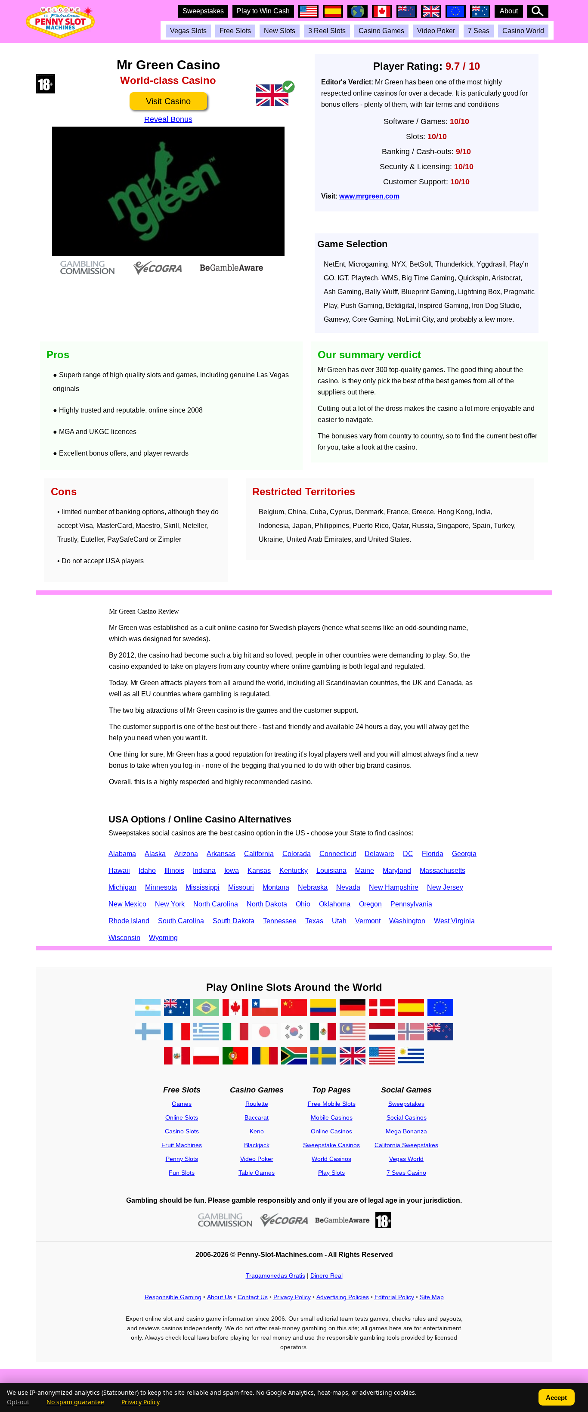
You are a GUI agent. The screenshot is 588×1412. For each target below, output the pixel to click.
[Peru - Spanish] (177, 1057)
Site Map (432, 1297)
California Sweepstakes (406, 1145)
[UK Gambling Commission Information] (225, 1220)
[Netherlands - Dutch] (382, 1033)
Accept (556, 1397)
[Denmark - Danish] (382, 1009)
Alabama (122, 853)
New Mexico (127, 904)
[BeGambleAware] (342, 1220)
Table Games (256, 1172)
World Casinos (331, 1158)
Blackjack (256, 1145)
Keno (257, 1131)
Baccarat (256, 1117)
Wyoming (163, 937)
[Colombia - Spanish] (323, 1009)
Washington (407, 921)
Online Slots (181, 1117)
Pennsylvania (411, 904)
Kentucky (293, 870)
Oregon (370, 904)
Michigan (122, 887)
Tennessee (280, 921)
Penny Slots (182, 1158)
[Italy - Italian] (235, 1033)
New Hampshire (393, 887)
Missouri (241, 887)
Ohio (303, 904)
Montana (276, 887)
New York (170, 904)
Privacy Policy (292, 1297)
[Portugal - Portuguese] (235, 1057)
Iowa (231, 870)
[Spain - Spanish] (411, 1009)
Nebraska (313, 887)
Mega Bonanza (406, 1131)
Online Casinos (331, 1131)
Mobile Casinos (332, 1117)
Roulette (256, 1103)
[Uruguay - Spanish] (411, 1057)
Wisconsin (124, 937)
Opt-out (18, 1402)
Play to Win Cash (263, 11)
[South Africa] (294, 1057)
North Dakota (267, 904)
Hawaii (119, 870)
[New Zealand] (440, 1033)
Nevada (348, 887)
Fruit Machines (181, 1145)
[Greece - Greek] (206, 1033)
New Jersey (445, 887)
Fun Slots (182, 1172)
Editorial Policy (394, 1297)
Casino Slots (182, 1131)
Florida (432, 853)
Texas (314, 921)
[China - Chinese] (294, 1009)
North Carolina (215, 904)
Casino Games (381, 30)
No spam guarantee (75, 1402)
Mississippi (203, 887)
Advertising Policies (342, 1297)
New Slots (279, 30)
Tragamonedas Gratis (275, 1275)
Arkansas (221, 853)
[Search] (537, 11)
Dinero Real (326, 1275)
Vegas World (406, 1158)
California (259, 853)
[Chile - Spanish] (265, 1009)
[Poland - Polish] (206, 1057)
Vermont (368, 921)
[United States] (382, 1057)
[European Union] (440, 1009)
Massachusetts (442, 870)
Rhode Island (128, 921)
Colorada (296, 853)
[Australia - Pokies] (177, 1009)
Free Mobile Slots (332, 1103)
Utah (339, 921)
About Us (219, 1297)
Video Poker (436, 30)
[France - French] (177, 1033)
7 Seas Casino (406, 1172)
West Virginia (454, 921)
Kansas (259, 870)
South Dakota (233, 921)
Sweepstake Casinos (331, 1145)
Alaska (155, 853)
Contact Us (253, 1297)
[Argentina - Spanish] (148, 1009)
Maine (364, 870)
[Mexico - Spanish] (323, 1033)
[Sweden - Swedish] (323, 1057)
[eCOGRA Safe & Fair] (283, 1220)
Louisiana (331, 870)
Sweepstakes (203, 11)
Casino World (523, 30)
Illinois (174, 870)
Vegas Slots (188, 30)
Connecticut (337, 853)
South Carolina (181, 921)
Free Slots (235, 30)
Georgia (464, 853)
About (509, 11)
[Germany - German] (352, 1009)
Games (182, 1103)
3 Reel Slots (327, 30)
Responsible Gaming (173, 1297)
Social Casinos (407, 1117)
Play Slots (331, 1172)
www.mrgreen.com (369, 196)
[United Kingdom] (352, 1057)
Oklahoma (334, 904)
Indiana (204, 870)
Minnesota (161, 887)
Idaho (147, 870)
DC (408, 853)
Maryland (397, 870)
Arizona (186, 853)
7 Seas (478, 30)
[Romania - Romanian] (265, 1057)
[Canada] (235, 1009)
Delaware (379, 853)
